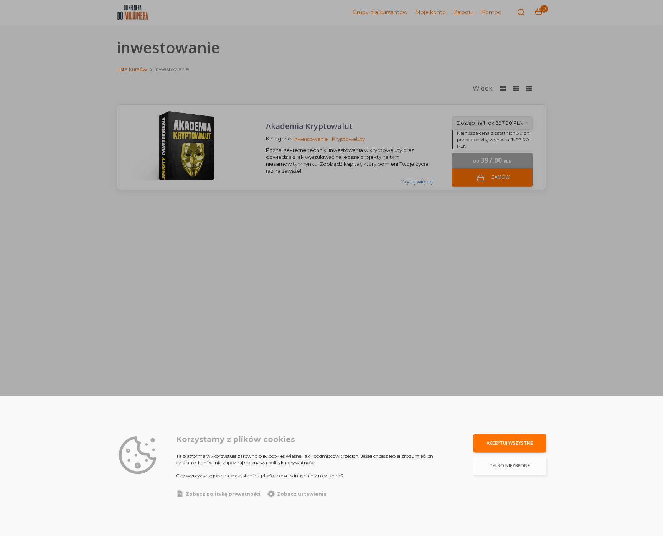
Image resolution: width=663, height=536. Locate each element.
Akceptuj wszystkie (510, 443)
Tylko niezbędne (510, 465)
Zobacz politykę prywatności (223, 494)
